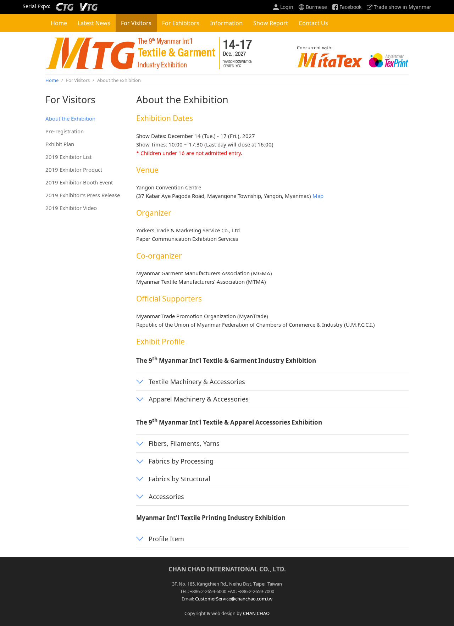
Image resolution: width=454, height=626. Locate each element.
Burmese (316, 7)
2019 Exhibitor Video (71, 207)
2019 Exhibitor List (68, 156)
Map (317, 195)
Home (59, 23)
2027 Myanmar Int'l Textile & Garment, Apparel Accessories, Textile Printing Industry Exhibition (149, 53)
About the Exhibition (70, 118)
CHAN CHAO (256, 613)
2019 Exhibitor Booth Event (79, 182)
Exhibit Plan (59, 144)
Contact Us (313, 23)
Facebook (350, 7)
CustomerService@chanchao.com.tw (233, 598)
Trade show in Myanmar (402, 7)
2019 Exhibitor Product (73, 169)
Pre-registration (64, 131)
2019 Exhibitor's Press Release (82, 195)
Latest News (94, 23)
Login (286, 7)
